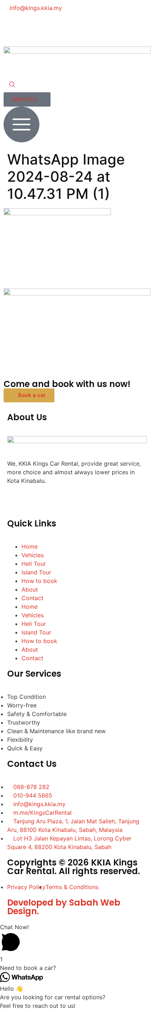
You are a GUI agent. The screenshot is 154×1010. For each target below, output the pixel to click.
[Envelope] (72, 28)
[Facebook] (12, 28)
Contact (32, 598)
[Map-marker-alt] (91, 28)
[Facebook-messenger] (32, 28)
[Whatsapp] (52, 28)
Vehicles (32, 555)
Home (29, 546)
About (29, 589)
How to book (39, 580)
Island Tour (36, 572)
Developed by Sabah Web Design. (63, 907)
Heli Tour (33, 563)
